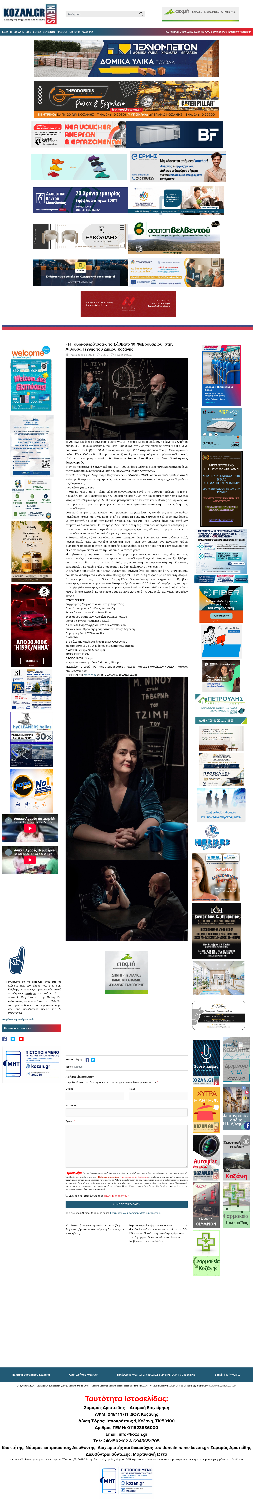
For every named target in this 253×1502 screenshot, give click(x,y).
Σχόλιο (69, 1121)
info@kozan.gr (228, 1375)
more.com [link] (90, 675)
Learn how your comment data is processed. (135, 1213)
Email (132, 1089)
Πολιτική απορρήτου (108, 1177)
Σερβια (37, 32)
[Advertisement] (31, 916)
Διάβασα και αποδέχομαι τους (99, 1196)
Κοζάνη (78, 1067)
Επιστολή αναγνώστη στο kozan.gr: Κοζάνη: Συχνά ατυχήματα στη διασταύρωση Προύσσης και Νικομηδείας (95, 1229)
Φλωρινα (87, 32)
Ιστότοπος (71, 1105)
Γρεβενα (62, 32)
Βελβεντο (49, 32)
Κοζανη (7, 32)
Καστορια (74, 32)
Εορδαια (19, 32)
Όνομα (69, 1089)
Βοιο (28, 32)
